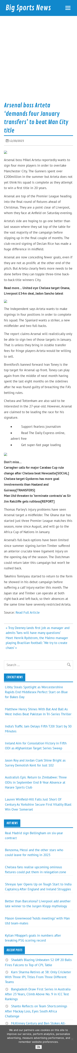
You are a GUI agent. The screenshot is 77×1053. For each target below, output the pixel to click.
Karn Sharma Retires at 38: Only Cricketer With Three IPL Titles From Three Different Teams (38, 977)
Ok (38, 1047)
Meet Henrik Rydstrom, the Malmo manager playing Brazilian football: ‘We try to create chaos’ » (37, 643)
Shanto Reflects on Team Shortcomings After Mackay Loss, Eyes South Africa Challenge (36, 1011)
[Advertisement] (38, 60)
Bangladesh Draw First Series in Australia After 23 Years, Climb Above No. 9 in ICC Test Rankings (37, 994)
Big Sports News (28, 7)
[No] (72, 1039)
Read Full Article (28, 612)
